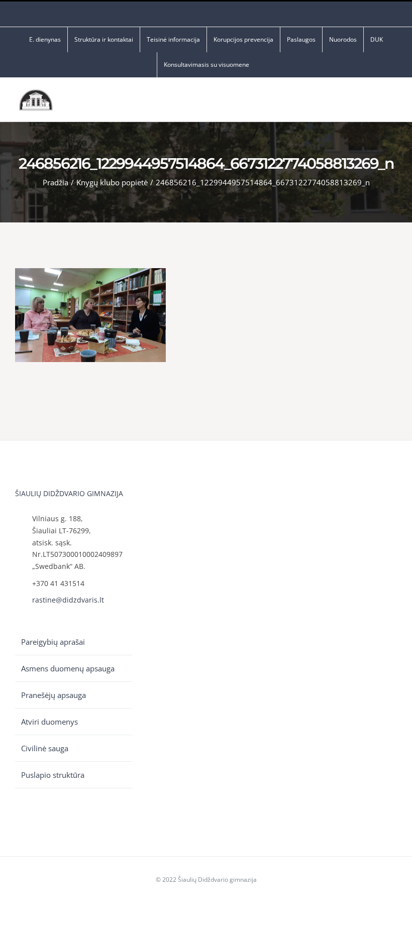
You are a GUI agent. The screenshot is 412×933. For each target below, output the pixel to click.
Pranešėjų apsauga (53, 695)
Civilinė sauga (44, 748)
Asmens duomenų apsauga (68, 668)
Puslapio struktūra (52, 775)
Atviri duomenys (49, 722)
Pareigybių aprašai (53, 642)
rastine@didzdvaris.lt (68, 600)
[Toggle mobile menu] (393, 102)
